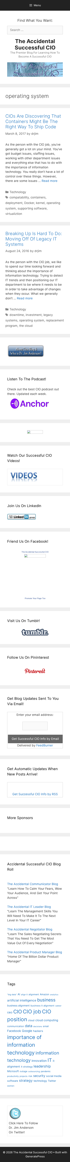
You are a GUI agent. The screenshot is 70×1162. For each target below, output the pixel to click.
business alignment (18, 1005)
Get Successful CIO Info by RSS (35, 794)
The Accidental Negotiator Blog (29, 929)
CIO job (32, 1011)
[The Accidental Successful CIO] (35, 556)
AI (19, 994)
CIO (17, 1012)
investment (34, 315)
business (46, 1000)
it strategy (27, 1066)
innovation (39, 1061)
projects (23, 1076)
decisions (37, 1026)
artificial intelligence (21, 1000)
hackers (38, 1031)
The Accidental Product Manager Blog (34, 952)
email (46, 1026)
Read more (49, 181)
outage (23, 1071)
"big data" (12, 994)
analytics (54, 994)
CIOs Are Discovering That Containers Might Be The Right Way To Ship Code (33, 121)
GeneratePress (35, 1156)
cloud (31, 1020)
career (58, 1005)
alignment (34, 994)
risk (30, 1076)
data (28, 1026)
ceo (9, 1012)
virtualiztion (13, 214)
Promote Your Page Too (35, 598)
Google (27, 1031)
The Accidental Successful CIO (35, 44)
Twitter (52, 1080)
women (10, 1086)
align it (24, 994)
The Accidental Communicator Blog (32, 884)
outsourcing (34, 1071)
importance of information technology (24, 1045)
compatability (19, 197)
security (39, 1076)
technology (40, 1080)
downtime (17, 315)
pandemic (46, 1071)
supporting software (32, 208)
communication (15, 1026)
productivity (13, 1076)
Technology (18, 192)
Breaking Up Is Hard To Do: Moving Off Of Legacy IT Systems (33, 239)
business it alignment (42, 1005)
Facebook (14, 1031)
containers (38, 197)
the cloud (26, 325)
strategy (26, 1081)
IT (50, 1060)
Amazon (44, 994)
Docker (29, 203)
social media (53, 1076)
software (12, 1080)
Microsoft (13, 1071)
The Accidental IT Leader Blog (29, 907)
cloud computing (46, 1020)
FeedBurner (44, 745)
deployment (13, 203)
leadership (42, 1066)
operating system (31, 320)
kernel (40, 203)
